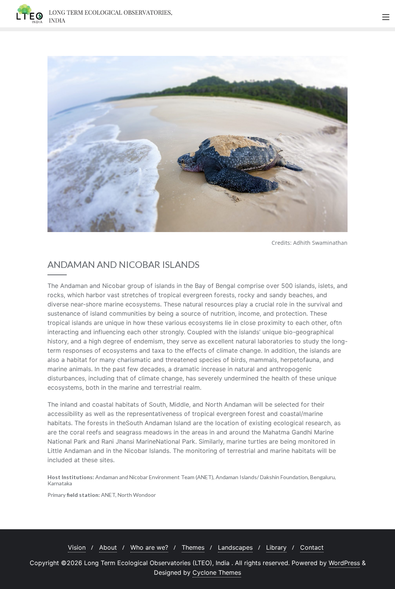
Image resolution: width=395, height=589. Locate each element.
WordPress (344, 563)
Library (276, 547)
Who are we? (149, 547)
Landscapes (235, 547)
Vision (77, 547)
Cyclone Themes (216, 572)
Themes (193, 547)
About (108, 547)
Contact (312, 547)
